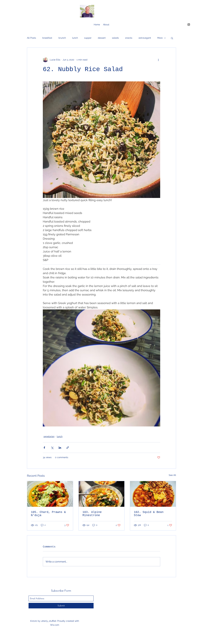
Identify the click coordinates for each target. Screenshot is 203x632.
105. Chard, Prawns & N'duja (48, 514)
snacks (128, 38)
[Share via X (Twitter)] (52, 447)
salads (115, 38)
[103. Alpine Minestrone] (101, 494)
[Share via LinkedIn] (59, 447)
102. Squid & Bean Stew (149, 514)
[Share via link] (67, 447)
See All (172, 475)
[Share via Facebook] (44, 447)
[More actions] (158, 60)
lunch (75, 38)
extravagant (145, 38)
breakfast (47, 38)
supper (88, 38)
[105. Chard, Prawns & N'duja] (50, 494)
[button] (172, 38)
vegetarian (48, 436)
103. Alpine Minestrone (92, 514)
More (160, 38)
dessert (102, 38)
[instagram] (188, 24)
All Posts (31, 38)
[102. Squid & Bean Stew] (153, 494)
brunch (62, 38)
